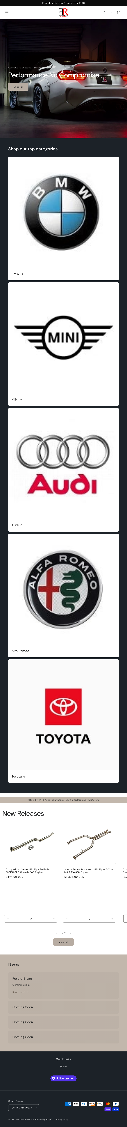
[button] (7, 12)
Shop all (18, 86)
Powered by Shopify (44, 1119)
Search (63, 1066)
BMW (16, 274)
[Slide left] (56, 932)
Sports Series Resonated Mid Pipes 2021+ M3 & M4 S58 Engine (88, 871)
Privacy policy (62, 1119)
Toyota (17, 777)
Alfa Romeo (20, 651)
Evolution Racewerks (25, 1119)
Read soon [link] (18, 992)
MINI (15, 400)
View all (63, 942)
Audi (15, 525)
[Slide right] (70, 932)
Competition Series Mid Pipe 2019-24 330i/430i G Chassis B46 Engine (28, 871)
